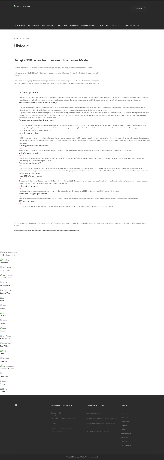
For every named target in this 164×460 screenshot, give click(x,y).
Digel (2, 354)
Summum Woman (7, 369)
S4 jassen (3, 361)
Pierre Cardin (5, 278)
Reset (2, 331)
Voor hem (20, 25)
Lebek (2, 308)
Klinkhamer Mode (78, 457)
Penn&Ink (4, 263)
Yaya (2, 300)
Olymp (2, 391)
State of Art (5, 293)
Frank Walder (5, 338)
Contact (117, 25)
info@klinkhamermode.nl (62, 429)
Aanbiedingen (88, 25)
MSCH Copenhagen (7, 255)
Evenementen (132, 25)
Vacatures (103, 25)
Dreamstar (4, 376)
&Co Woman (5, 285)
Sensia (2, 323)
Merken (74, 25)
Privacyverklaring (57, 431)
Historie (62, 25)
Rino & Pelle (5, 270)
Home (16, 38)
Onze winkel (48, 25)
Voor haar (33, 25)
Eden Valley (4, 346)
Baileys (3, 316)
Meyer (2, 384)
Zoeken (138, 9)
